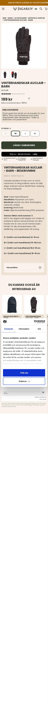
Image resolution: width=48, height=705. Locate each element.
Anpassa (22, 381)
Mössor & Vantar (36, 18)
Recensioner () (18, 94)
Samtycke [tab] (8, 329)
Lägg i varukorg (24, 145)
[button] (3, 9)
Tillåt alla (24, 373)
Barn (10, 18)
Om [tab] (39, 329)
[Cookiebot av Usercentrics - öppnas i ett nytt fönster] (34, 321)
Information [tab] (24, 329)
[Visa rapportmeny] (43, 392)
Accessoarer (20, 18)
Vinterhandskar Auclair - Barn (18, 20)
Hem (4, 18)
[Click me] (29, 98)
